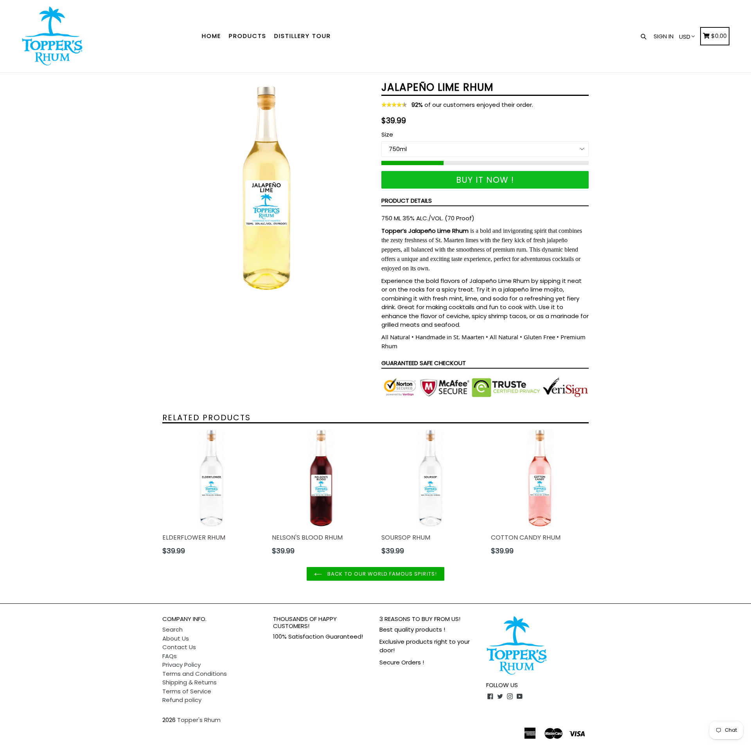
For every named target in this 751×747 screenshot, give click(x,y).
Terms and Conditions (194, 674)
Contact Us (179, 647)
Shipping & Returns (189, 682)
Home (211, 36)
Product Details (406, 200)
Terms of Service (186, 691)
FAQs (169, 656)
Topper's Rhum (199, 720)
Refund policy (181, 700)
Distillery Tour (302, 36)
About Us (175, 638)
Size (387, 134)
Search (172, 629)
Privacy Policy (181, 665)
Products (247, 36)
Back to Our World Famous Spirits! (381, 574)
